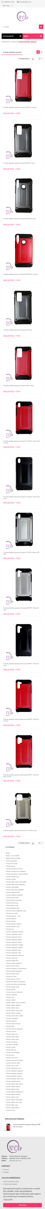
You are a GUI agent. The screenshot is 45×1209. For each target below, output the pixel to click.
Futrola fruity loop (12, 903)
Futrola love (10, 929)
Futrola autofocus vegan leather (17, 874)
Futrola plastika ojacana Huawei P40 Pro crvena (20, 107)
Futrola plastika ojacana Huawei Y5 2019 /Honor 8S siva (21, 553)
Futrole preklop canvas (14, 1076)
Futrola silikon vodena (13, 1013)
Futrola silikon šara (12, 1008)
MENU (26, 36)
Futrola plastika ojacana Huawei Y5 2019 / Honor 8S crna (21, 497)
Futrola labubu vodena (13, 924)
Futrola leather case (13, 926)
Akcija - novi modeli (12, 855)
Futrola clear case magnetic (15, 884)
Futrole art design (12, 1044)
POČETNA (5, 42)
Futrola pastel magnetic (14, 971)
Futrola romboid (11, 995)
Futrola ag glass (11, 861)
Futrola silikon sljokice (13, 1005)
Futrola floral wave (12, 897)
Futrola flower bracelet (13, 900)
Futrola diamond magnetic (15, 890)
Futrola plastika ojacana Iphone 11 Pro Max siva (20, 830)
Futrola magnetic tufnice (14, 947)
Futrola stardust (11, 1021)
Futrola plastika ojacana (27, 42)
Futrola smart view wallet (14, 1016)
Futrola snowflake (12, 1018)
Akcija (8, 853)
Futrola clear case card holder (16, 882)
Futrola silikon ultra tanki (14, 1010)
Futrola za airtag (11, 1042)
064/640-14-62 (9, 2)
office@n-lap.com (15, 1160)
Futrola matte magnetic (14, 963)
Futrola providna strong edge (16, 984)
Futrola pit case (11, 976)
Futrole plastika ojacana (14, 1073)
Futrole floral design (13, 1052)
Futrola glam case (12, 905)
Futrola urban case (12, 1039)
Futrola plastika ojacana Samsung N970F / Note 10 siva (21, 608)
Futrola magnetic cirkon (14, 934)
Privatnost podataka (10, 1184)
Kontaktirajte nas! (25, 2)
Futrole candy (10, 1047)
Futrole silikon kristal (13, 1094)
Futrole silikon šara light (14, 1100)
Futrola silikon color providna (16, 1002)
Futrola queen (11, 989)
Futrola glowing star (12, 908)
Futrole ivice (10, 1055)
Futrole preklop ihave (13, 1081)
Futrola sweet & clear (13, 1023)
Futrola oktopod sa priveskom (16, 968)
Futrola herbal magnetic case (16, 911)
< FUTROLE (10, 847)
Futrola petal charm (12, 974)
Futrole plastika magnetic (14, 1071)
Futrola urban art (11, 1034)
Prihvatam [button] (22, 1205)
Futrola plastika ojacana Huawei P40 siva (17, 330)
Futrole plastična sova (13, 1068)
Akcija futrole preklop (13, 858)
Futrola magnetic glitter (14, 939)
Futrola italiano (11, 918)
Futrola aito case (11, 863)
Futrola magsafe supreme (15, 955)
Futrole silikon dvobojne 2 (14, 1092)
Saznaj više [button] (8, 1199)
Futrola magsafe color (13, 953)
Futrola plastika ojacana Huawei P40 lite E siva (19, 218)
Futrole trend (10, 1110)
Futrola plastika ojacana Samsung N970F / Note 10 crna (21, 664)
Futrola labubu (11, 921)
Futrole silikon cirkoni (13, 1086)
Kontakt (6, 1172)
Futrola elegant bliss (13, 892)
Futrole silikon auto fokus (14, 1084)
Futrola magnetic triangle (14, 945)
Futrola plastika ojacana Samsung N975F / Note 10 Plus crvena (21, 775)
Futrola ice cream (12, 913)
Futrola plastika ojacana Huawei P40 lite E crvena (20, 274)
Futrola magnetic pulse (14, 942)
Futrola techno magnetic (14, 1029)
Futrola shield (10, 1000)
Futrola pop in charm (13, 979)
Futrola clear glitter (12, 887)
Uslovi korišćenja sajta (11, 1181)
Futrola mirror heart (12, 966)
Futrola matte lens (12, 960)
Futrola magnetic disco (14, 937)
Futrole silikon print (12, 1097)
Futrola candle (11, 879)
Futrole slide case (12, 1105)
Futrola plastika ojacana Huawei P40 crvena (18, 385)
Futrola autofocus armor (14, 869)
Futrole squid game (12, 1107)
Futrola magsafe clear (13, 950)
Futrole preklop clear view (15, 1079)
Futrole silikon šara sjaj (14, 1102)
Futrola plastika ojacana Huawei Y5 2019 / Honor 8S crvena (21, 442)
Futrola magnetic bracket (14, 932)
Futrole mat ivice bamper (14, 1060)
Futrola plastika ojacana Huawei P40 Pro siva (19, 163)
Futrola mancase (11, 958)
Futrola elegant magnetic (14, 895)
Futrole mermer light (13, 1063)
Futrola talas (10, 1026)
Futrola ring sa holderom (14, 992)
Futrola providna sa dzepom (15, 981)
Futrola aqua (10, 866)
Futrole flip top (11, 1050)
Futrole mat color (12, 1058)
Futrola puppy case (12, 987)
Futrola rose (10, 997)
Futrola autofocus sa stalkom (16, 871)
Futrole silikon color (12, 1089)
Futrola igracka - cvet (13, 916)
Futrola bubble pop (12, 876)
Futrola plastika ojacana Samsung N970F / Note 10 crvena (21, 720)
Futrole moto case (12, 1065)
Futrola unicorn (11, 1031)
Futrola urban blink (12, 1037)
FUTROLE (13, 42)
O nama (6, 1169)
